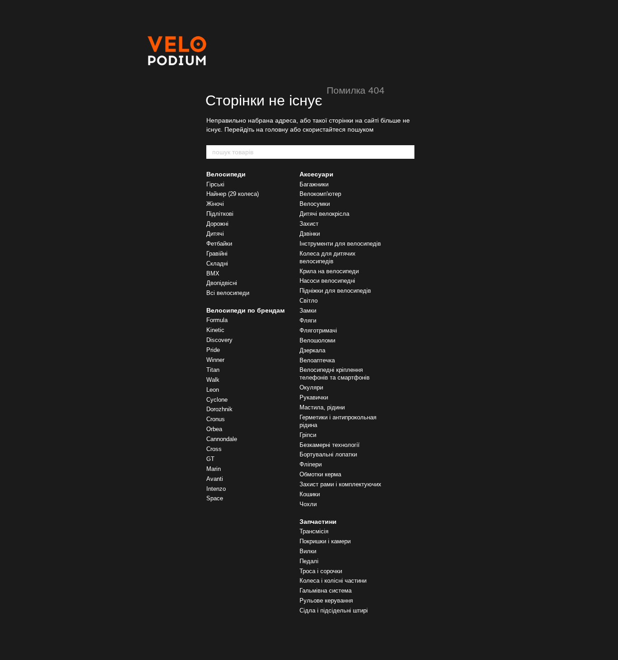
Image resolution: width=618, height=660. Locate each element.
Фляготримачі (318, 330)
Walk (212, 379)
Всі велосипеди (227, 293)
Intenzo (216, 488)
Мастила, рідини (322, 407)
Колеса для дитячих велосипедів (327, 257)
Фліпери (310, 464)
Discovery (219, 340)
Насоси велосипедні (327, 280)
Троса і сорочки (320, 571)
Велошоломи (317, 340)
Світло (308, 300)
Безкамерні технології (329, 445)
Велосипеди (226, 174)
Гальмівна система (325, 590)
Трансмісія (313, 531)
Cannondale (221, 439)
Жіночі (215, 203)
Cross (214, 449)
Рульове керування (326, 600)
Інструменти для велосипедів (340, 243)
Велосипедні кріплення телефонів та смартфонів (334, 373)
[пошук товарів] (407, 152)
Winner (215, 359)
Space (214, 498)
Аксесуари (316, 174)
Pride (213, 350)
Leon (212, 389)
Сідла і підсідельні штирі (333, 610)
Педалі (309, 561)
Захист (309, 223)
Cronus (215, 419)
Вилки (307, 551)
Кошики (309, 494)
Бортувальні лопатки (328, 454)
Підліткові (219, 213)
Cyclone (217, 399)
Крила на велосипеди (329, 271)
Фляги (307, 320)
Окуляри (311, 387)
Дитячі (215, 233)
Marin (213, 468)
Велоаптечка (317, 360)
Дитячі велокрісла (324, 213)
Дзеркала (312, 350)
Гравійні (217, 253)
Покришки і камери (325, 541)
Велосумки (314, 203)
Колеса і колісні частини (332, 580)
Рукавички (313, 397)
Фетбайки (219, 243)
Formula (217, 320)
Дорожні (217, 223)
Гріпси (307, 435)
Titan (212, 369)
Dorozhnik (219, 409)
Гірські (215, 184)
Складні (217, 263)
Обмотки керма (320, 474)
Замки (307, 310)
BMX (212, 273)
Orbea (214, 429)
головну (276, 129)
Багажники (313, 184)
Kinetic (215, 330)
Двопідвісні (221, 283)
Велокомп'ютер (320, 193)
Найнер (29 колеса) (232, 193)
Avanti (214, 478)
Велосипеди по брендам (245, 310)
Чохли (308, 504)
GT (210, 459)
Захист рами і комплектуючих (340, 484)
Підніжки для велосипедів (335, 290)
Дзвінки (309, 233)
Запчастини (318, 521)
